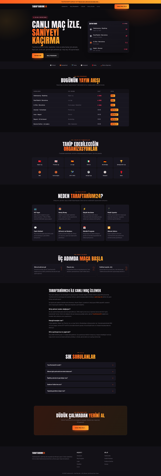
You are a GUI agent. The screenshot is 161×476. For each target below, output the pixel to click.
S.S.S (98, 6)
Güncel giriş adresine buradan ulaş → (89, 1)
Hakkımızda (107, 455)
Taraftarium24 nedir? (80, 365)
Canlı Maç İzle (122, 6)
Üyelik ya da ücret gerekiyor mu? (80, 378)
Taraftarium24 (97, 314)
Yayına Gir (37, 55)
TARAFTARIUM (39, 6)
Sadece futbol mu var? (80, 384)
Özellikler (90, 6)
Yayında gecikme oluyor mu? (80, 391)
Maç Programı (74, 6)
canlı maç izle (98, 297)
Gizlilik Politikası (108, 458)
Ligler (83, 6)
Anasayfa (65, 6)
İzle (113, 95)
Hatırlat (114, 110)
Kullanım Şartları (108, 461)
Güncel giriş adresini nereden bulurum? (80, 371)
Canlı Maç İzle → (80, 428)
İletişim (106, 464)
